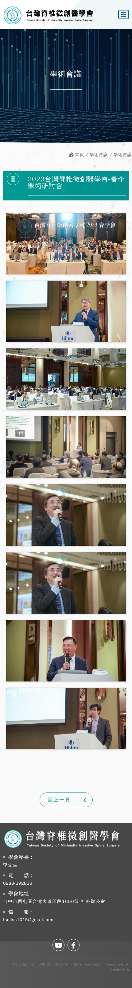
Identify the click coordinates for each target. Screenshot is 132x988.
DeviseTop (119, 969)
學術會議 (99, 154)
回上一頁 (59, 800)
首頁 (79, 154)
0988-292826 (17, 883)
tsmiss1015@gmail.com (28, 919)
